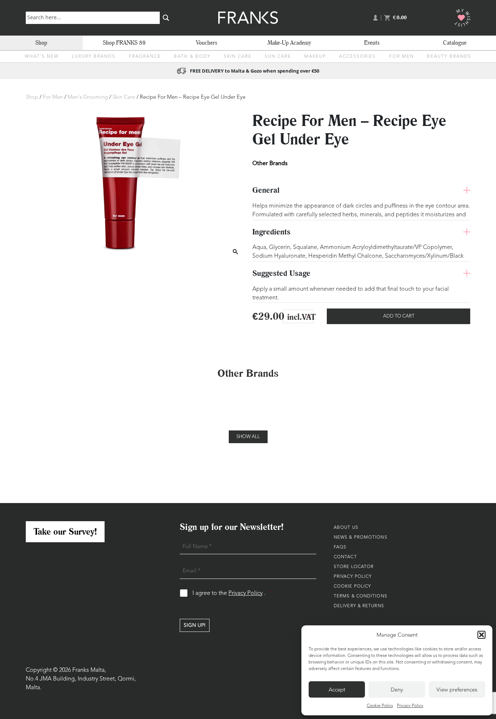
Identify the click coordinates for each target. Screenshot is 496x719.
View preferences (456, 689)
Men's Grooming (88, 97)
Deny (397, 689)
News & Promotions (360, 537)
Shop (41, 42)
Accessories (357, 56)
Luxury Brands (93, 56)
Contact (345, 557)
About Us (346, 528)
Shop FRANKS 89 (124, 42)
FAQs (340, 547)
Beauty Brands (449, 56)
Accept (337, 689)
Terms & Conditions (360, 596)
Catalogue (455, 42)
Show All (248, 436)
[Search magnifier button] (166, 18)
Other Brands (270, 163)
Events (371, 42)
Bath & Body (192, 56)
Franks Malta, (89, 670)
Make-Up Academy (289, 42)
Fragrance (145, 56)
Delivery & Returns (359, 606)
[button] (481, 634)
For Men (401, 56)
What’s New (42, 56)
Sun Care (278, 56)
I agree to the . (231, 593)
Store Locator (354, 567)
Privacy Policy (410, 706)
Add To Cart (398, 316)
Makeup (315, 56)
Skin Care (238, 56)
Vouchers (206, 42)
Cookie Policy (380, 706)
